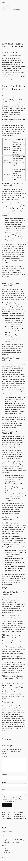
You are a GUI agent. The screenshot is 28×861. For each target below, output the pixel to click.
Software (10, 55)
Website (4, 789)
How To (5, 55)
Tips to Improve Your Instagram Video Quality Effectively (11, 272)
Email (4, 782)
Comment (5, 756)
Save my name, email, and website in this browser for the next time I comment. (13, 799)
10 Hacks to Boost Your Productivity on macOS (13, 578)
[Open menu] (3, 8)
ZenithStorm (16, 52)
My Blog (4, 2)
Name (4, 774)
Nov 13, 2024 (5, 52)
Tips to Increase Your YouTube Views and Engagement (13, 507)
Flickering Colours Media (15, 726)
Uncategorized (17, 55)
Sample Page (16, 10)
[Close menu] (7, 6)
